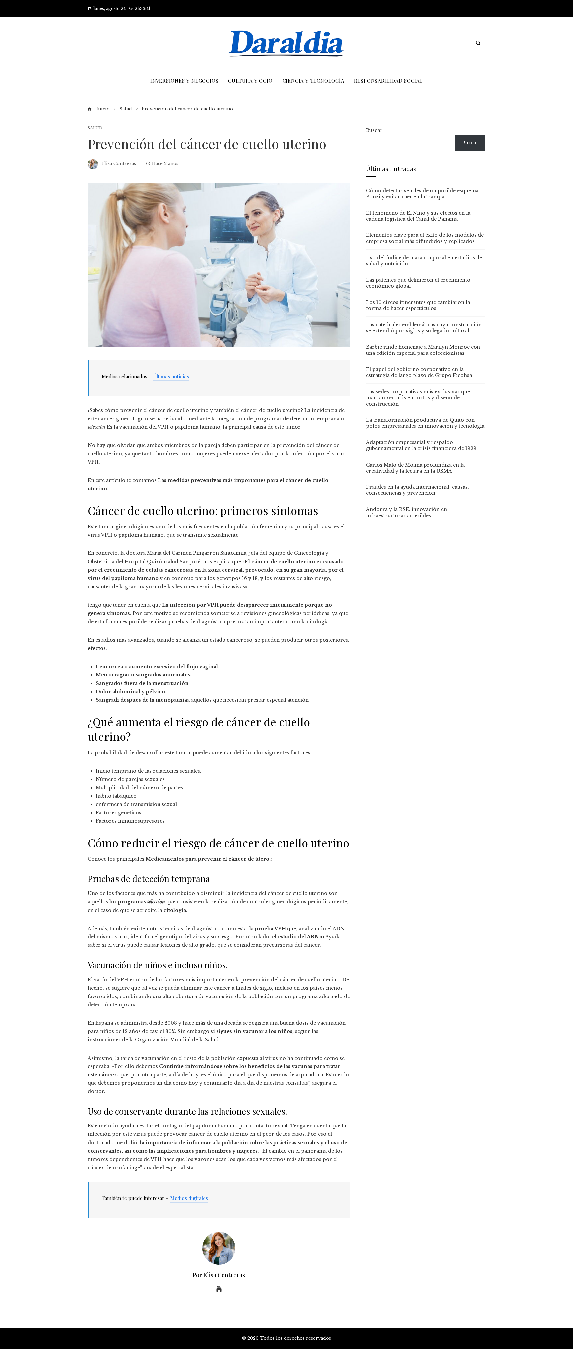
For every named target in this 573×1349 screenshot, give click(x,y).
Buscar (374, 130)
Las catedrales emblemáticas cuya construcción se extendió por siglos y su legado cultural (424, 328)
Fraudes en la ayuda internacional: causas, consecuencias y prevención (417, 490)
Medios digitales (189, 1198)
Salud (95, 128)
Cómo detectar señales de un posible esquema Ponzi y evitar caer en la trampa (422, 194)
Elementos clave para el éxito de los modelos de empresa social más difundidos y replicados (425, 238)
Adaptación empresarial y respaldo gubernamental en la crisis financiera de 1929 (421, 445)
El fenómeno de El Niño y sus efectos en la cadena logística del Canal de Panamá (418, 216)
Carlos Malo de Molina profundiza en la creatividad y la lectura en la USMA (415, 468)
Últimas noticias (171, 376)
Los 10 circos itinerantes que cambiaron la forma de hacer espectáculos (418, 305)
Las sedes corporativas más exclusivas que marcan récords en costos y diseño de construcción (418, 398)
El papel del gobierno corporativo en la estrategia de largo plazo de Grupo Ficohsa (419, 372)
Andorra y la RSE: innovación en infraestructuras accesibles (406, 512)
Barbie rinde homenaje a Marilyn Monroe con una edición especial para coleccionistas (423, 350)
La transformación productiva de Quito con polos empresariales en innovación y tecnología (425, 423)
